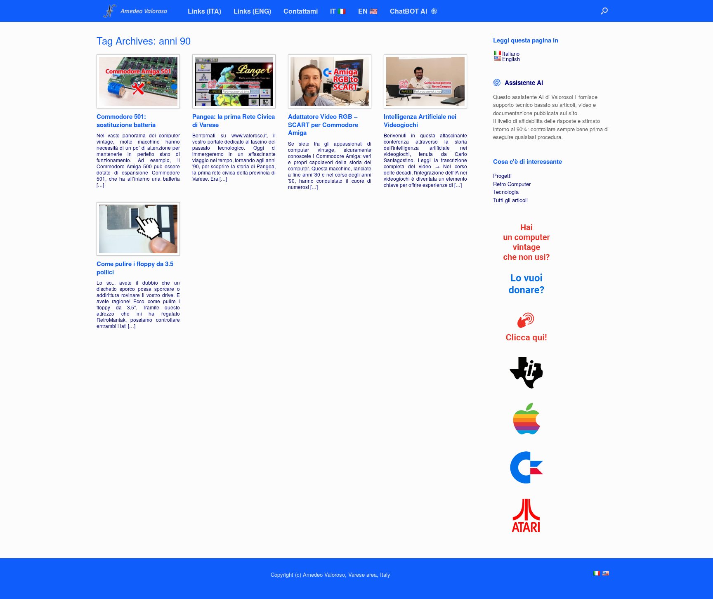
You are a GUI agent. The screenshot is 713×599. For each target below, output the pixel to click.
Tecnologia (506, 192)
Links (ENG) (252, 11)
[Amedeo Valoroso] (136, 11)
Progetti (502, 175)
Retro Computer (512, 184)
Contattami (300, 11)
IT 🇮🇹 (338, 11)
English (511, 59)
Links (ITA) (204, 11)
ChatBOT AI (409, 11)
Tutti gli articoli (510, 200)
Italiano (510, 53)
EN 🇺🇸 (368, 11)
